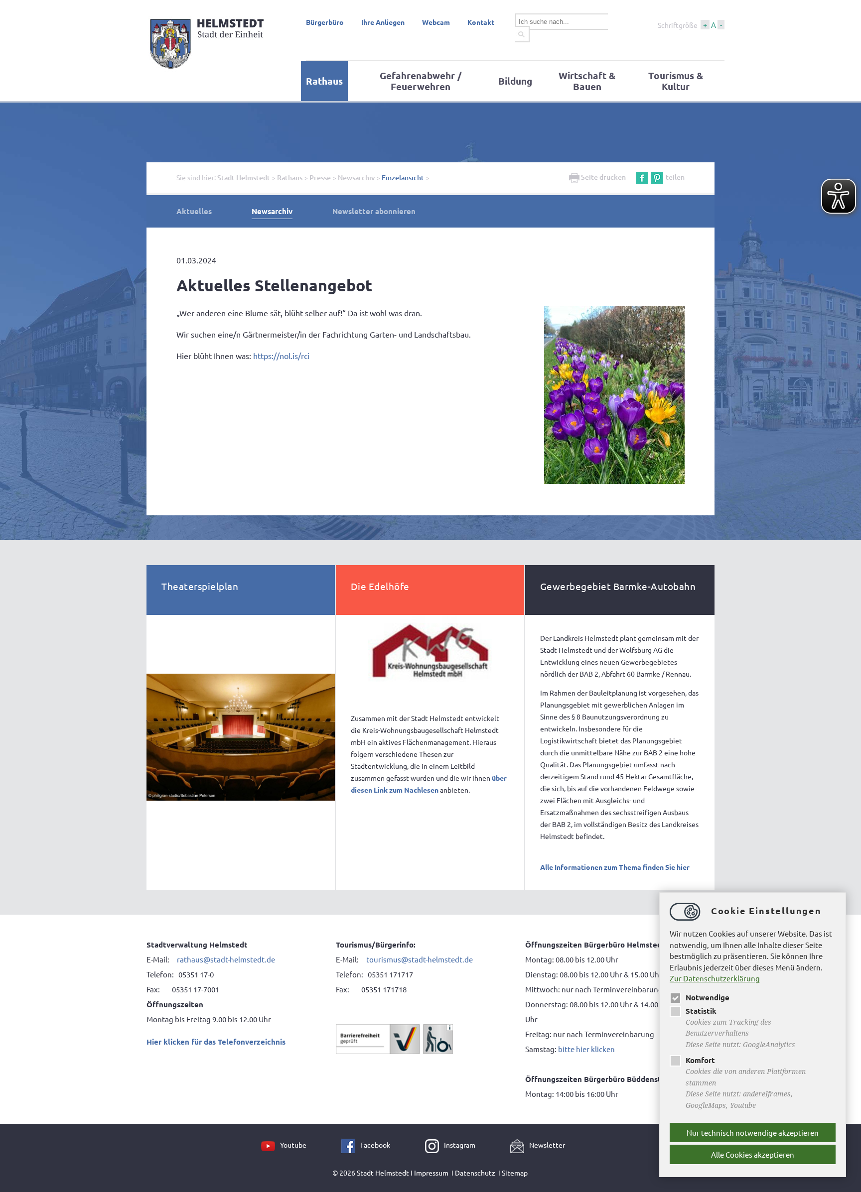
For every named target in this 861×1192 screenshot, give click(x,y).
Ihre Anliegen (383, 21)
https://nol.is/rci (281, 355)
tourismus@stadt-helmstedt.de (420, 959)
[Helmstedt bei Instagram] (434, 1144)
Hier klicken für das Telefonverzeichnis (216, 1042)
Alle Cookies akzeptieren (752, 1154)
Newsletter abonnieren (374, 211)
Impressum (431, 1172)
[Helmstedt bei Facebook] (350, 1144)
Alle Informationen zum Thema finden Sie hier (615, 866)
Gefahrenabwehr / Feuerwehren (420, 81)
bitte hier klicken (586, 1049)
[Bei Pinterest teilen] (657, 177)
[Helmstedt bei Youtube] (270, 1144)
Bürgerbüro (325, 21)
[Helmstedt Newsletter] (519, 1144)
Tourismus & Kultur (675, 81)
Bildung (515, 81)
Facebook (375, 1144)
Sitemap (515, 1172)
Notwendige (707, 997)
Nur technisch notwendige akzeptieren (753, 1132)
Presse (320, 177)
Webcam (436, 21)
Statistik (701, 1011)
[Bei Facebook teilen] (642, 177)
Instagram (459, 1144)
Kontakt (480, 21)
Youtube (293, 1144)
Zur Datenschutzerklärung (715, 978)
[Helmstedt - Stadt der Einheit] (209, 71)
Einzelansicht (403, 177)
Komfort (700, 1060)
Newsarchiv (356, 177)
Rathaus (324, 81)
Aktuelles (194, 211)
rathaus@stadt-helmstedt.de (226, 959)
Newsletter (547, 1144)
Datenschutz (475, 1172)
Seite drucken (602, 177)
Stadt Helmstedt (243, 177)
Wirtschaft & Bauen (587, 81)
